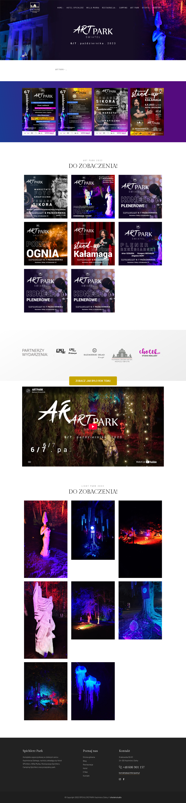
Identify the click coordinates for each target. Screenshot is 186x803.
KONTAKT (157, 7)
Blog (85, 761)
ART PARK (134, 7)
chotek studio (115, 797)
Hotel (85, 768)
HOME (60, 7)
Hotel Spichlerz (75, 7)
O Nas (85, 772)
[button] (54, 355)
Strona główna (89, 757)
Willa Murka (93, 7)
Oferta (145, 7)
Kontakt (86, 776)
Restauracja (108, 7)
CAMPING (123, 7)
